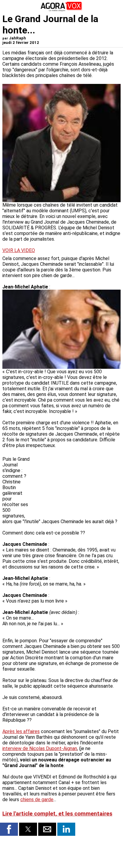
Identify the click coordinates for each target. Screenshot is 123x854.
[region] (76, 482)
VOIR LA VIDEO (18, 250)
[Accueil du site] (61, 10)
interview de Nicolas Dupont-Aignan (39, 748)
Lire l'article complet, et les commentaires (57, 813)
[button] (9, 829)
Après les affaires (21, 731)
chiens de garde (36, 799)
